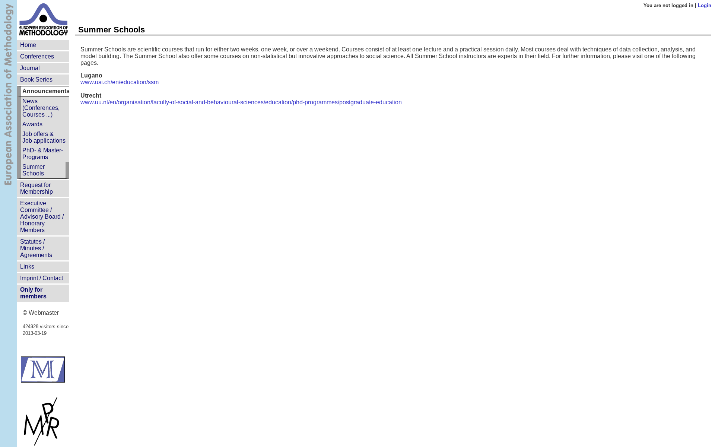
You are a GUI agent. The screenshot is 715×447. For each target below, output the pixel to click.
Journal (30, 68)
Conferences (37, 56)
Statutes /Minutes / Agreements (36, 248)
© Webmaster (41, 313)
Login (704, 5)
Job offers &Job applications (44, 137)
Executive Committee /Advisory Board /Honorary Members (42, 216)
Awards (32, 124)
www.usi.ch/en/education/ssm (119, 82)
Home (28, 45)
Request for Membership (36, 188)
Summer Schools (33, 170)
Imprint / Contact (41, 278)
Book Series (36, 79)
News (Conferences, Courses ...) (41, 108)
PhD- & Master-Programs (42, 153)
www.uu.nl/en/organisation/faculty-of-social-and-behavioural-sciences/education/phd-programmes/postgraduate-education (241, 102)
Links (27, 266)
